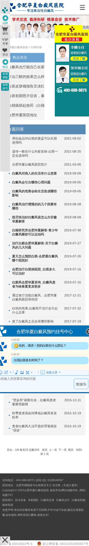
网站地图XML (70, 490)
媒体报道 (7, 504)
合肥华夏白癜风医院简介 (29, 164)
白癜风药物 (78, 500)
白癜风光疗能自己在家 (26, 67)
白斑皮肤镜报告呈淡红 (26, 86)
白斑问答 (36, 47)
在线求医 (5, 75)
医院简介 (7, 500)
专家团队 (33, 500)
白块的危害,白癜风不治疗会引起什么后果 (35, 310)
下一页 (62, 449)
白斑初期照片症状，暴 (26, 96)
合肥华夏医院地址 (22, 115)
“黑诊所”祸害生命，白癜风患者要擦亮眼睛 (34, 402)
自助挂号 (5, 86)
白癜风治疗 (63, 500)
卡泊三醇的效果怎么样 (26, 77)
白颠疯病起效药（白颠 (26, 105)
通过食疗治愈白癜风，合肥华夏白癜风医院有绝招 (34, 297)
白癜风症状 (47, 500)
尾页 (70, 449)
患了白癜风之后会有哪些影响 (33, 321)
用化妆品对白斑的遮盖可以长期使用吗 (34, 140)
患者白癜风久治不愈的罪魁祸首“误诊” (34, 428)
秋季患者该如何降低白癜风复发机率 (34, 415)
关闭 (86, 27)
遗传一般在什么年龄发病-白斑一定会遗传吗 (35, 153)
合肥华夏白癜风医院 (15, 47)
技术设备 (20, 500)
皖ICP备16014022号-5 (16, 544)
